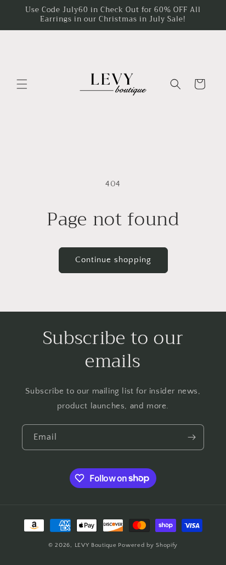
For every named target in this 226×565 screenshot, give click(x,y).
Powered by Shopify (148, 545)
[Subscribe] (191, 437)
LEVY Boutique (96, 545)
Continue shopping (113, 259)
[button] (22, 84)
